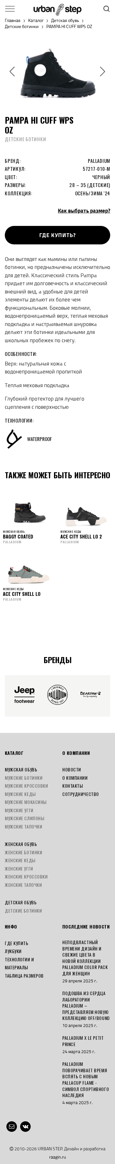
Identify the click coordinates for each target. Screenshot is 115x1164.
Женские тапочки (23, 884)
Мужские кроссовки (26, 785)
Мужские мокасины (26, 802)
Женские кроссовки (26, 876)
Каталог (36, 21)
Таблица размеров (24, 975)
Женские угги (19, 868)
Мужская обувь (21, 769)
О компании (75, 777)
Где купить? (57, 235)
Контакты (72, 785)
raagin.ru (57, 1156)
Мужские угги (19, 810)
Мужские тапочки (23, 826)
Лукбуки (13, 951)
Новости (71, 769)
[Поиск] (106, 8)
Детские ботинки (22, 27)
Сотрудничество (80, 794)
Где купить (16, 943)
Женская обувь (21, 844)
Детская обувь (65, 21)
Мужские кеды (20, 794)
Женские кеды (20, 860)
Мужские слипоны (24, 818)
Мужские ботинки (23, 777)
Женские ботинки (23, 852)
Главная (12, 21)
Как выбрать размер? (84, 210)
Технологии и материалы (19, 963)
